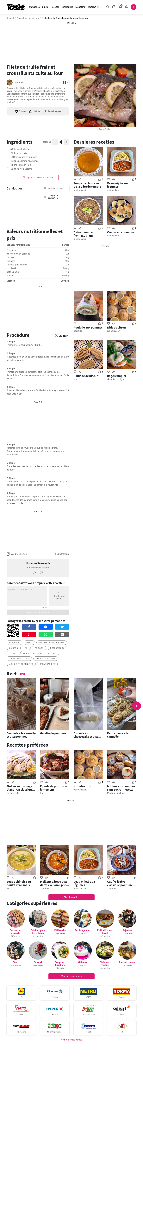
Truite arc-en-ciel (19, 659)
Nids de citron (116, 327)
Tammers (18, 82)
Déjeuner (127, 930)
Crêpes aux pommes (120, 232)
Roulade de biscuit (86, 375)
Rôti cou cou (57, 648)
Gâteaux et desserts (16, 932)
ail (26, 648)
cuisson (13, 648)
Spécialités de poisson (28, 18)
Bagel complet (116, 375)
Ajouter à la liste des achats (39, 177)
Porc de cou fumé (45, 659)
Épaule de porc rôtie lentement (53, 787)
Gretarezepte (13, 793)
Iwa (42, 793)
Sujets (45, 7)
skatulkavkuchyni (115, 379)
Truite (12, 653)
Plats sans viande (104, 963)
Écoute (52, 653)
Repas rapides (47, 664)
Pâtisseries (60, 930)
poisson (39, 648)
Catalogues (67, 7)
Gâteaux (82, 962)
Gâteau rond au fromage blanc (84, 233)
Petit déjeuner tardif (105, 932)
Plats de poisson (32, 653)
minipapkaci (80, 190)
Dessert (38, 962)
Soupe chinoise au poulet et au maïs (19, 883)
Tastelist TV (93, 7)
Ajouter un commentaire (38, 612)
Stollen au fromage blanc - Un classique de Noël (20, 787)
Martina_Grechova (116, 793)
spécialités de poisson (51, 643)
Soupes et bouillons (60, 963)
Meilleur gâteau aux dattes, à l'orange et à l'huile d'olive (54, 883)
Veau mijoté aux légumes (117, 184)
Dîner (29, 643)
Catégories (34, 7)
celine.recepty (114, 331)
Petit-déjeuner (82, 930)
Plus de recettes (71, 897)
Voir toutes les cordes (71, 1039)
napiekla (78, 331)
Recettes (55, 7)
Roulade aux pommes (88, 327)
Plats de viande (127, 962)
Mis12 (77, 379)
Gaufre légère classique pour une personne (120, 883)
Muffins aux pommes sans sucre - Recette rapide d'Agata (121, 787)
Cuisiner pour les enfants (38, 932)
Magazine (80, 7)
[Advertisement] (71, 41)
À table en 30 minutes (21, 664)
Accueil (10, 18)
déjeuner (14, 643)
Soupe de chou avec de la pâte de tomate (87, 184)
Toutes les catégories (71, 976)
